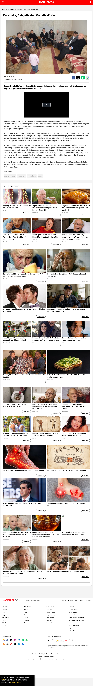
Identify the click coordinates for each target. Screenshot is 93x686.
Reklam (71, 600)
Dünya (4, 625)
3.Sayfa (4, 623)
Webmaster (72, 623)
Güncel (12, 9)
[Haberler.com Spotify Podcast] (26, 640)
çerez (3, 679)
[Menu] (2, 2)
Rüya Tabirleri (50, 620)
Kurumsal (71, 606)
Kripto (4, 620)
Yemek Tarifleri (50, 623)
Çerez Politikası (73, 615)
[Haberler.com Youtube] (11, 644)
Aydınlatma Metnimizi (16, 682)
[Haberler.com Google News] (3, 640)
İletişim (76, 600)
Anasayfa (4, 9)
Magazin (4, 615)
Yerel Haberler (28, 623)
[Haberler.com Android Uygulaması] (60, 641)
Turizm (26, 617)
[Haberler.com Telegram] (18, 644)
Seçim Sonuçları (51, 615)
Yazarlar (26, 620)
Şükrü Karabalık (21, 176)
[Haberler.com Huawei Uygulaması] (69, 641)
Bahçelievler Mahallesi (10, 176)
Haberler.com (50, 606)
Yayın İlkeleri (88, 600)
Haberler (4, 606)
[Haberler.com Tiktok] (15, 644)
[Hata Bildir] (43, 659)
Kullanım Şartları (73, 609)
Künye (81, 600)
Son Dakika (5, 617)
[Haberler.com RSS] (3, 644)
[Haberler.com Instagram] (15, 640)
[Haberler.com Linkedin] (18, 640)
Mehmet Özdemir (32, 176)
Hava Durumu (50, 609)
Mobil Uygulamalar (74, 625)
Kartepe (40, 176)
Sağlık (26, 609)
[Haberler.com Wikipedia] (7, 644)
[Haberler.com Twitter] (11, 640)
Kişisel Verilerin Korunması (76, 617)
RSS (70, 628)
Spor (3, 612)
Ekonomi (4, 609)
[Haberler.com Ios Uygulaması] (51, 641)
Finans (26, 615)
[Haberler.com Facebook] (7, 640)
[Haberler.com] (11, 600)
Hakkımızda (64, 600)
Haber (40, 656)
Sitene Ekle (72, 630)
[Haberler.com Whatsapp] (22, 640)
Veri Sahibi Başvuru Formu (76, 620)
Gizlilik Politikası (73, 612)
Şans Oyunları (50, 617)
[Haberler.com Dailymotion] (22, 644)
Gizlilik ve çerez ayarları (34, 659)
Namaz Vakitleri (50, 612)
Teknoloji (26, 612)
